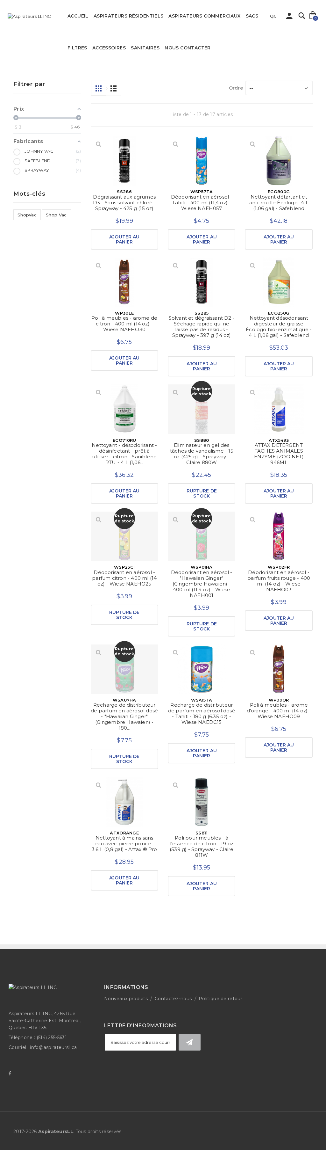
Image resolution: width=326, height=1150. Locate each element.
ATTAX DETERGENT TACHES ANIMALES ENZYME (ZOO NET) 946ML (279, 453)
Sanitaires (145, 48)
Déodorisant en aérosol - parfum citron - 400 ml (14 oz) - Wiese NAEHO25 (124, 578)
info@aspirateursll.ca (53, 1047)
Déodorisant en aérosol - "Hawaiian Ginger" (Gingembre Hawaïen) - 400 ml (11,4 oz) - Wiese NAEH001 (201, 583)
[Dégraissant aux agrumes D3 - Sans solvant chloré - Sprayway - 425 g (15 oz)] (124, 161)
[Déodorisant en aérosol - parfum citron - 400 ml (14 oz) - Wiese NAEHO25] (124, 536)
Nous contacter (188, 48)
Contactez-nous (173, 998)
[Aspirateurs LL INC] (29, 16)
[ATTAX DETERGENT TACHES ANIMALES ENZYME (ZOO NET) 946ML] (278, 409)
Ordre (236, 88)
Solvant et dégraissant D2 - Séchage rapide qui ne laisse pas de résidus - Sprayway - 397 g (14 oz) (202, 326)
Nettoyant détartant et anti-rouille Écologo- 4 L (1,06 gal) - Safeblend (278, 202)
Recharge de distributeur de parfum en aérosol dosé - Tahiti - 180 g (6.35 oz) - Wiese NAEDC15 (201, 713)
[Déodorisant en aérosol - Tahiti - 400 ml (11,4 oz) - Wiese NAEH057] (201, 161)
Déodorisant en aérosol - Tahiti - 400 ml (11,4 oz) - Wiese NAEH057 (201, 202)
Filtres (77, 48)
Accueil (78, 16)
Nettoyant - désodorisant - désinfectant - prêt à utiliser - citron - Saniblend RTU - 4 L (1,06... (124, 453)
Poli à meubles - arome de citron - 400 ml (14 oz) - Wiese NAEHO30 (124, 323)
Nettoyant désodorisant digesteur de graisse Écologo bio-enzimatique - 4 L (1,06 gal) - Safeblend (279, 326)
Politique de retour (220, 998)
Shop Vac (56, 214)
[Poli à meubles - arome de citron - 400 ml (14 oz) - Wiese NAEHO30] (124, 282)
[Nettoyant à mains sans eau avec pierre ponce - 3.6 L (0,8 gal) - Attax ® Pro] (124, 801)
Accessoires (109, 48)
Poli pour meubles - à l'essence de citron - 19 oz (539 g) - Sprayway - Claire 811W (201, 846)
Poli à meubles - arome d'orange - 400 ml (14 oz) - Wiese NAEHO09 (279, 710)
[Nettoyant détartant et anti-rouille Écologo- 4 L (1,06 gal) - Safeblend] (278, 161)
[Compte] (289, 17)
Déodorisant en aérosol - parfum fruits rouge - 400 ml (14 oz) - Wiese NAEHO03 (278, 581)
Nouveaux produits (126, 998)
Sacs (252, 16)
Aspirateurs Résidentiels (129, 16)
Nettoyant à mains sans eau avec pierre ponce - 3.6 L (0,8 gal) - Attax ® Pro (124, 843)
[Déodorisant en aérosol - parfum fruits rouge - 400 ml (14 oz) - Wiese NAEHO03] (278, 536)
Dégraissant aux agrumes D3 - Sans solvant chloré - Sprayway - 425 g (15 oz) (124, 202)
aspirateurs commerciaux (204, 16)
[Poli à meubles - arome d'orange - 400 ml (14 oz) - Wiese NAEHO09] (278, 669)
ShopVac (27, 214)
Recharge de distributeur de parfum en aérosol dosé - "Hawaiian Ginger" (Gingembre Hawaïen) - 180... (124, 716)
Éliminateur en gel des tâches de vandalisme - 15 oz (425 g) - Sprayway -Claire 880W (201, 453)
